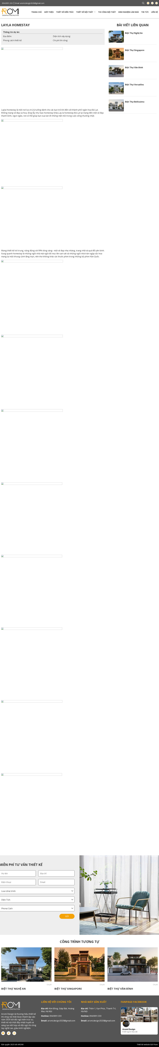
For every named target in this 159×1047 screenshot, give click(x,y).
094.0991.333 (7, 3)
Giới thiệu (49, 12)
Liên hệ (154, 12)
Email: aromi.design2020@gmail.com (29, 3)
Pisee (155, 1044)
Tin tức (145, 12)
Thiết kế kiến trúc (65, 12)
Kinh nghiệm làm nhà (128, 12)
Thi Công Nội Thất (107, 12)
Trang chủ (36, 12)
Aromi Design (128, 1029)
